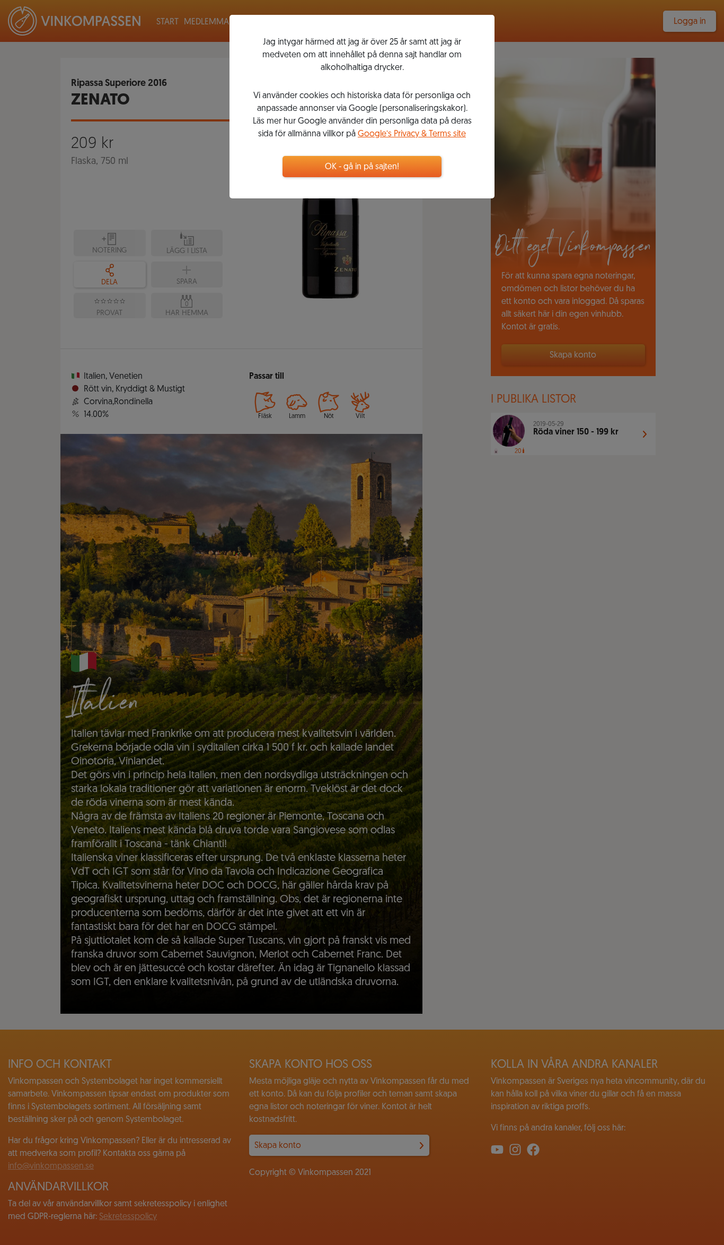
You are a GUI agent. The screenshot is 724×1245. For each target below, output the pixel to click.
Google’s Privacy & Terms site (412, 134)
